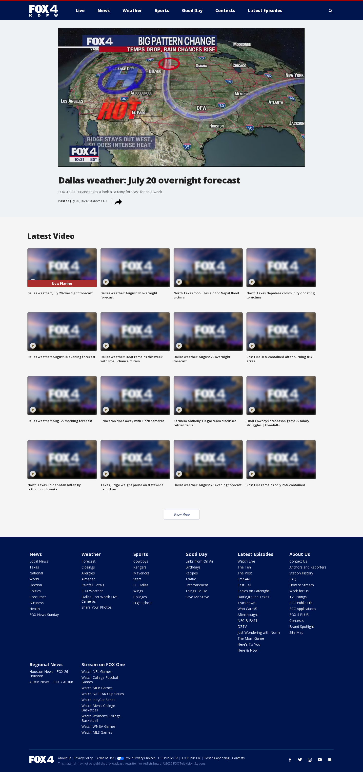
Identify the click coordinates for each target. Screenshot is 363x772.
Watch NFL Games (96, 671)
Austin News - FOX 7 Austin (51, 682)
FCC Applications (302, 608)
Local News (38, 561)
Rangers (139, 567)
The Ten (244, 567)
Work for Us (299, 591)
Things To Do (196, 591)
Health (34, 608)
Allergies (88, 573)
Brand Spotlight (301, 626)
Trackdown (246, 602)
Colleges (140, 596)
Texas (34, 567)
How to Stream (301, 585)
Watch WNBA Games (98, 726)
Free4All (244, 579)
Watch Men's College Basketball (98, 707)
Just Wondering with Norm (259, 632)
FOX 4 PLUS (299, 614)
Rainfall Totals (92, 585)
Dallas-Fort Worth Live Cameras (99, 599)
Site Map (296, 632)
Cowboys (140, 561)
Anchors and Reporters (307, 567)
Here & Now (248, 650)
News (35, 554)
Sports (140, 554)
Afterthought (248, 614)
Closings (88, 567)
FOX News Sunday (44, 614)
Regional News (45, 664)
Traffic (190, 579)
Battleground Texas (253, 596)
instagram (310, 760)
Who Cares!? (247, 608)
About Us (299, 554)
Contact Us (298, 561)
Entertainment (196, 585)
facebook (290, 760)
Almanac (88, 579)
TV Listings (298, 596)
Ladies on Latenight (253, 591)
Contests (296, 620)
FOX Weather (92, 591)
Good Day (196, 554)
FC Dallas (140, 585)
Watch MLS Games (96, 732)
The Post (245, 573)
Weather (91, 554)
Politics (35, 591)
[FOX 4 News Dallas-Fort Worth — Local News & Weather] (45, 11)
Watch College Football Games (100, 679)
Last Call (244, 585)
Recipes (191, 573)
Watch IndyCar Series (98, 699)
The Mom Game (251, 638)
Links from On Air (199, 561)
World (34, 579)
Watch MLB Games (97, 687)
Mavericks (141, 573)
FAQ (292, 579)
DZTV (242, 626)
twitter (300, 760)
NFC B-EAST (248, 620)
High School (142, 602)
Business (36, 602)
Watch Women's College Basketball (101, 718)
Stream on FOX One (103, 664)
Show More (182, 514)
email (330, 760)
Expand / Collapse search (331, 10)
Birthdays (193, 567)
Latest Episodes (255, 554)
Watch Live (246, 561)
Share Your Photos (96, 607)
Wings (138, 591)
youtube (320, 760)
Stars (137, 579)
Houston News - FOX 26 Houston (48, 673)
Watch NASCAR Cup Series (102, 693)
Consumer (37, 596)
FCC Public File (301, 602)
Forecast (88, 561)
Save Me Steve (197, 596)
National (36, 573)
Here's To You (249, 644)
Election (35, 585)
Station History (301, 573)
